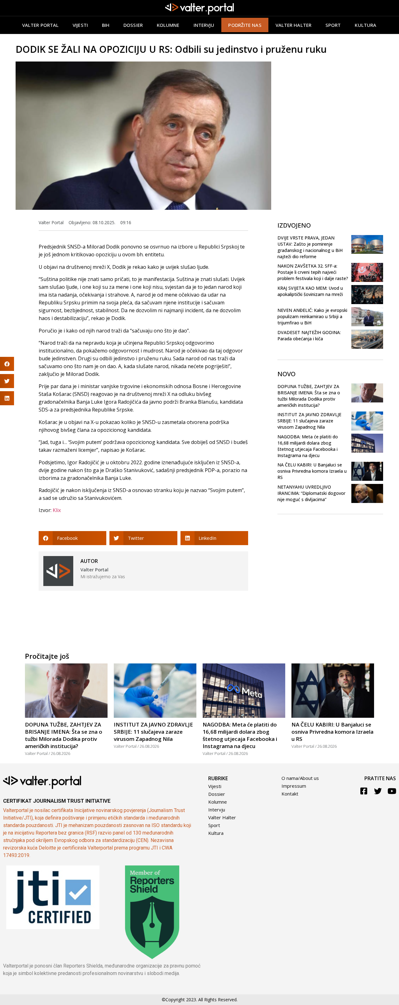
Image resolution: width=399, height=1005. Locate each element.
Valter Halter (222, 817)
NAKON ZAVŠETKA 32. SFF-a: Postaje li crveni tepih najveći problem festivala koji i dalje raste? (312, 272)
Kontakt (289, 794)
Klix (57, 510)
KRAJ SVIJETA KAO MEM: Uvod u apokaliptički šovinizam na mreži (310, 291)
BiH (105, 25)
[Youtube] (392, 791)
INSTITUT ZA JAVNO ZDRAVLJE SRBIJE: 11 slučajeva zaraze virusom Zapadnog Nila (309, 420)
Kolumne (168, 25)
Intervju (204, 25)
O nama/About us (300, 778)
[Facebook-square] (364, 791)
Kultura (365, 25)
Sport (333, 25)
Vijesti (80, 25)
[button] (72, 538)
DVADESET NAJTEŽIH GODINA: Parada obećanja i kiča (309, 335)
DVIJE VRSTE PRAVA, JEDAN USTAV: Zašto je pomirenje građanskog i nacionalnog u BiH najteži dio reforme (310, 247)
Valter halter (293, 25)
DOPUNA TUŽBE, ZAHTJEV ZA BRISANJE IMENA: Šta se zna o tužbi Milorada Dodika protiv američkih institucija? (308, 395)
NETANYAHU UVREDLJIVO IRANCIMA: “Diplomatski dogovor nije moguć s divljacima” (311, 493)
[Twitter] (378, 791)
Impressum (293, 786)
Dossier (133, 25)
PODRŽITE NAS (244, 25)
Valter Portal (40, 25)
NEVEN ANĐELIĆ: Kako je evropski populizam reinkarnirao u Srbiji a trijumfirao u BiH (312, 316)
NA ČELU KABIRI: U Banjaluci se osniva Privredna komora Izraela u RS (312, 471)
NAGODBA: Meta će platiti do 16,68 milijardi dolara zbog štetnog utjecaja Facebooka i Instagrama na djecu (307, 446)
